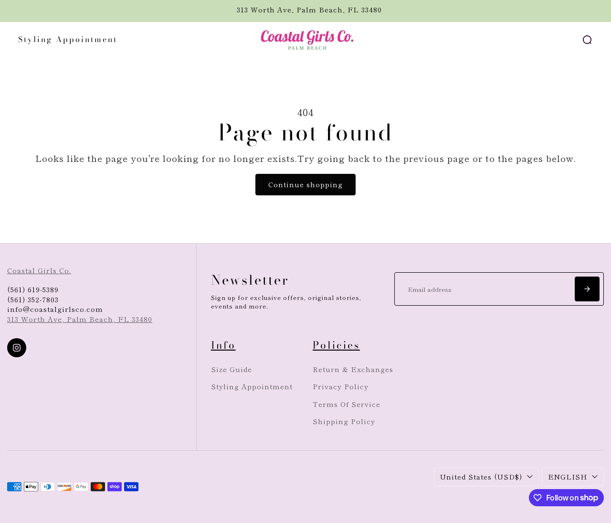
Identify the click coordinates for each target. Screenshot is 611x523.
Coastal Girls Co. (39, 270)
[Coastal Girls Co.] (305, 39)
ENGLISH (567, 476)
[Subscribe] (587, 289)
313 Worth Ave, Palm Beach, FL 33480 (79, 319)
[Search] (587, 39)
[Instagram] (16, 347)
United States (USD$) (481, 476)
